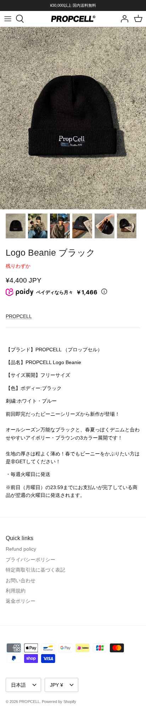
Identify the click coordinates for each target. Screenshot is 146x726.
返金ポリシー (20, 601)
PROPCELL (19, 316)
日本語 (18, 685)
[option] (73, 118)
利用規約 (16, 591)
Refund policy (21, 549)
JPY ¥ (56, 685)
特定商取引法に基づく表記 (35, 570)
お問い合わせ (20, 580)
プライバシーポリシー (30, 559)
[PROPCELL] (73, 19)
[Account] (122, 19)
